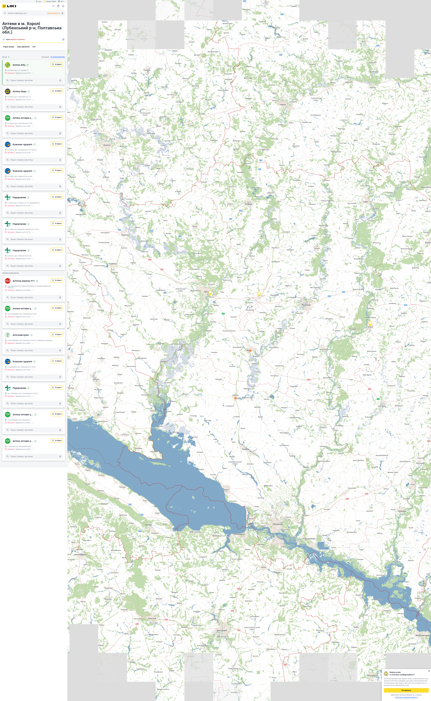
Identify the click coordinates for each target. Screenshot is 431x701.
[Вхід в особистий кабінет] (53, 6)
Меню (4, 6)
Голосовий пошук (62, 13)
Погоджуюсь (406, 690)
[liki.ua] (11, 6)
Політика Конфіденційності (406, 697)
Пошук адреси (3, 39)
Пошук (5, 13)
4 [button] (235, 398)
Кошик (63, 6)
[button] (370, 323)
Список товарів (58, 6)
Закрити (429, 671)
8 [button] (250, 351)
